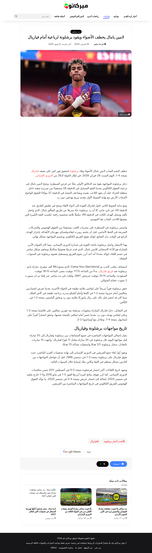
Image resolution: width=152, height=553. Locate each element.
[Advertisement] (76, 142)
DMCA (54, 547)
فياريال (35, 171)
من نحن (98, 547)
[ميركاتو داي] (76, 6)
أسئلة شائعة (59, 16)
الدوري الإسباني (45, 175)
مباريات (107, 16)
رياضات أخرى (93, 16)
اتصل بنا (78, 547)
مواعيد (116, 16)
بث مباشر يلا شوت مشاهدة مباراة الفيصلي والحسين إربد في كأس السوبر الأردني (113, 511)
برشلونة (74, 171)
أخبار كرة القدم (130, 16)
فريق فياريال (106, 271)
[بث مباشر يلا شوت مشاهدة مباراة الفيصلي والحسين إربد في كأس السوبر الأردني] (111, 497)
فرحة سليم (99, 44)
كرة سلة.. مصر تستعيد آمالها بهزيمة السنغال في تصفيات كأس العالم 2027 (41, 511)
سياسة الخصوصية (66, 547)
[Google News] (72, 452)
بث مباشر (76, 32)
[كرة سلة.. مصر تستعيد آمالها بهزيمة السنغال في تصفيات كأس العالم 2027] (40, 497)
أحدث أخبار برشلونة (113, 441)
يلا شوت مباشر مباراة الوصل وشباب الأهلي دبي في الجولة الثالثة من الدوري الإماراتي (76, 511)
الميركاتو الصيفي (77, 16)
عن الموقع (88, 547)
